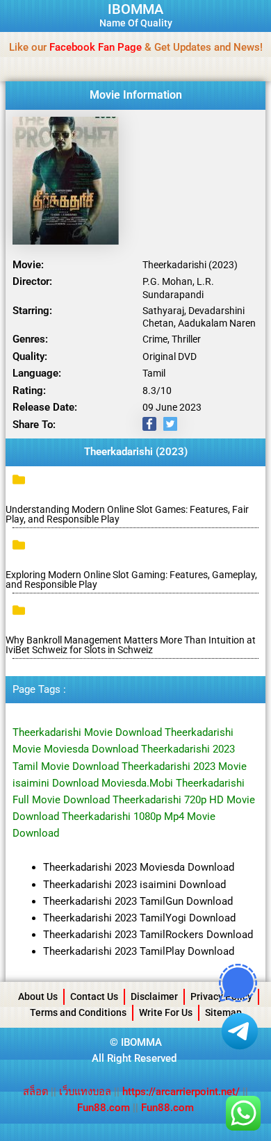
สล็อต (37, 1091)
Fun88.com (103, 1107)
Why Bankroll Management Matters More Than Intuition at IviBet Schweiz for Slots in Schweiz (131, 644)
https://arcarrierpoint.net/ (181, 1091)
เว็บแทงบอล (86, 1091)
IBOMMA (135, 9)
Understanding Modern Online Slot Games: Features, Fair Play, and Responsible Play (127, 514)
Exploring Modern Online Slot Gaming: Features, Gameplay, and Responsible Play (131, 579)
